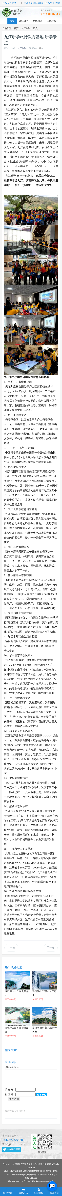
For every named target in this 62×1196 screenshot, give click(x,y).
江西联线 (51, 21)
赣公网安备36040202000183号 (41, 1181)
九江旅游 (23, 21)
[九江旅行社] (12, 12)
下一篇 (50, 947)
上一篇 (11, 947)
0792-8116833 (50, 14)
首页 (12, 21)
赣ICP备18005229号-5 (17, 1181)
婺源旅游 (37, 21)
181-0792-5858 (12, 1140)
